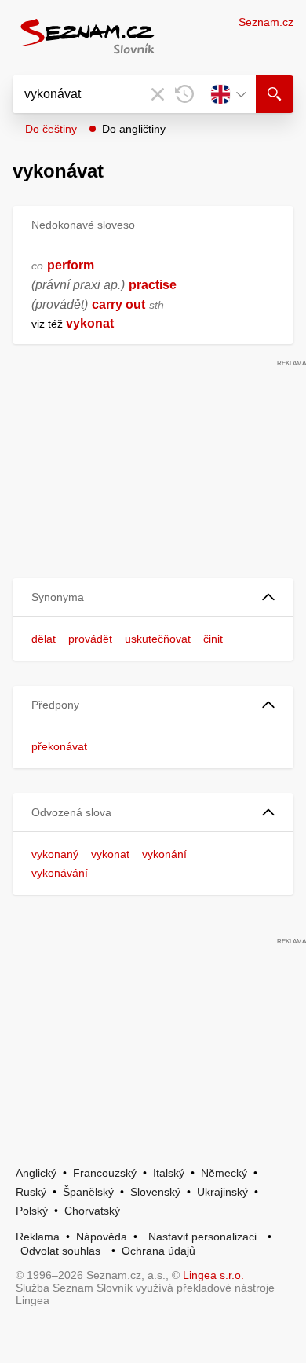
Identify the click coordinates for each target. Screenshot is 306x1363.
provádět (90, 638)
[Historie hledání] (184, 94)
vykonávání (59, 873)
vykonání (164, 854)
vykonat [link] (90, 323)
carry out (118, 304)
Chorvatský (92, 1210)
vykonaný (54, 854)
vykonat (110, 854)
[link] (64, 323)
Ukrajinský (222, 1191)
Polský (32, 1210)
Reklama (38, 1236)
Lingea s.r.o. (213, 1275)
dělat (43, 638)
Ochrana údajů (158, 1250)
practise (153, 284)
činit (213, 638)
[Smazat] (157, 94)
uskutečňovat (158, 638)
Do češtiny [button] (51, 129)
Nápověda (101, 1236)
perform (70, 265)
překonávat (59, 746)
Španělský (88, 1191)
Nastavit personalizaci (202, 1236)
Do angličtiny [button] (134, 129)
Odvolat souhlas (60, 1250)
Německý (224, 1173)
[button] (153, 597)
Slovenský (155, 1191)
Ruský (31, 1191)
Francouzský (105, 1173)
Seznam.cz (266, 22)
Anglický (36, 1173)
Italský (168, 1173)
